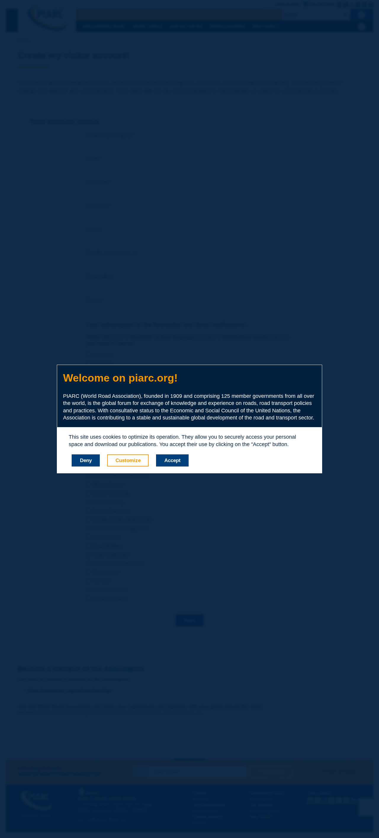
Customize (128, 460)
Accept (172, 460)
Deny (86, 460)
